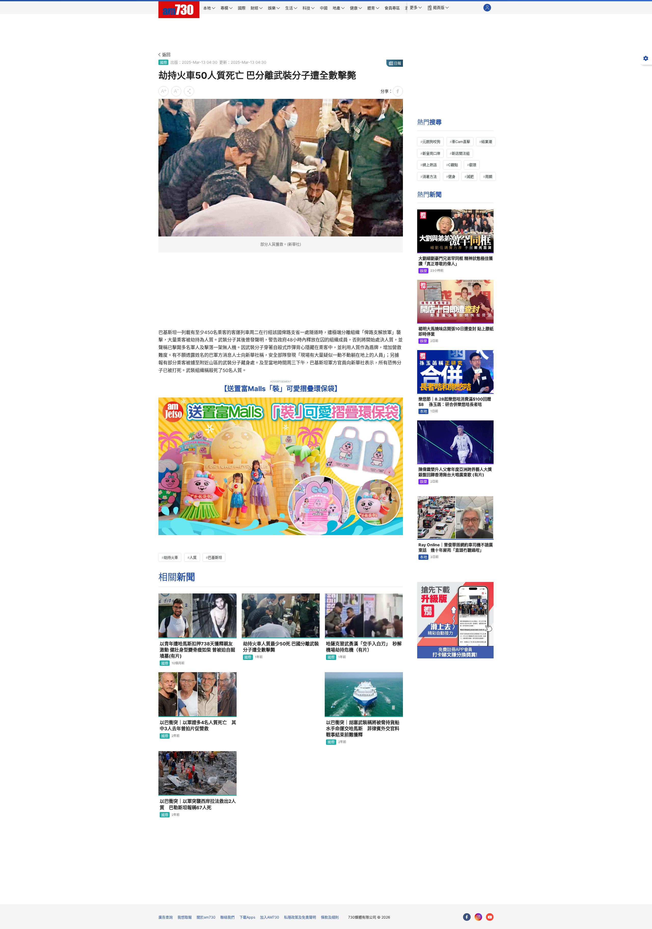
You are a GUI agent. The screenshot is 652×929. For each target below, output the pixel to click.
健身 (451, 176)
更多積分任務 (353, 897)
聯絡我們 (227, 917)
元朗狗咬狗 (431, 141)
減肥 (470, 176)
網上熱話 (430, 165)
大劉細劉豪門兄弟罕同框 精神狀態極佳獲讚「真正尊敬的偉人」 (455, 261)
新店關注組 (461, 153)
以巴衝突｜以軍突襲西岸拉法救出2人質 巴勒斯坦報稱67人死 (198, 804)
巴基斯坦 (215, 557)
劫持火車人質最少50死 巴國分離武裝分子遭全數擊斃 (281, 647)
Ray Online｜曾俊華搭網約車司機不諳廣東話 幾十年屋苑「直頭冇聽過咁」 (455, 547)
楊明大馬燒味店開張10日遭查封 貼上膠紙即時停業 (456, 331)
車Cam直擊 (461, 141)
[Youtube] (490, 917)
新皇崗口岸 (431, 153)
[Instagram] (478, 917)
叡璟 (472, 165)
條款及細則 (330, 917)
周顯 (488, 176)
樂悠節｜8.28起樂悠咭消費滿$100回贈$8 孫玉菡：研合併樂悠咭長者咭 (454, 401)
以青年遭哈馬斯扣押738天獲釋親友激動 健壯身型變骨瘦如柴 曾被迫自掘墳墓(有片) (197, 650)
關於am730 (206, 917)
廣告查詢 (165, 917)
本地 (423, 411)
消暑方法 (430, 176)
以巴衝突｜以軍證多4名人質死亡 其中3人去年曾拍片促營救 (198, 725)
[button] (416, 7)
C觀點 (453, 165)
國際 (163, 62)
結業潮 (486, 141)
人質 (193, 557)
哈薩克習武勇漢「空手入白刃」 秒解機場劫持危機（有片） (364, 647)
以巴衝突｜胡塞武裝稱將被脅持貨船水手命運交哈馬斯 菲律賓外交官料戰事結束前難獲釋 (362, 729)
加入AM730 (269, 917)
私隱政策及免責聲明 (300, 917)
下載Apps (247, 917)
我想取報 (185, 917)
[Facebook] (467, 917)
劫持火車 (171, 557)
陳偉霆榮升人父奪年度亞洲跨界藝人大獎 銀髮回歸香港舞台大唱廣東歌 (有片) (455, 472)
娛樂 (423, 271)
